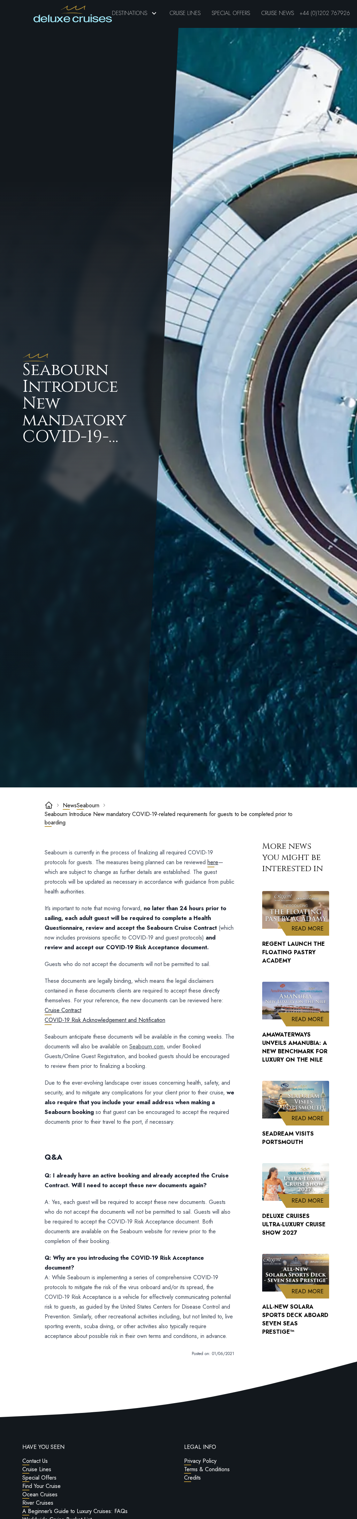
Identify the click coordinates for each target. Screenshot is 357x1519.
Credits (192, 1478)
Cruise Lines (184, 13)
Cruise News (277, 13)
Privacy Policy (200, 1461)
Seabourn (88, 805)
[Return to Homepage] (72, 14)
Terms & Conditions (207, 1469)
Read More (310, 928)
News (70, 805)
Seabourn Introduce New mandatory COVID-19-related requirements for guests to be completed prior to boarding (169, 818)
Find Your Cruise (41, 1486)
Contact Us (35, 1461)
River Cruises (37, 1503)
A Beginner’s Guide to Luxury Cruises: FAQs (75, 1511)
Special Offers (231, 13)
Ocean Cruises (40, 1494)
